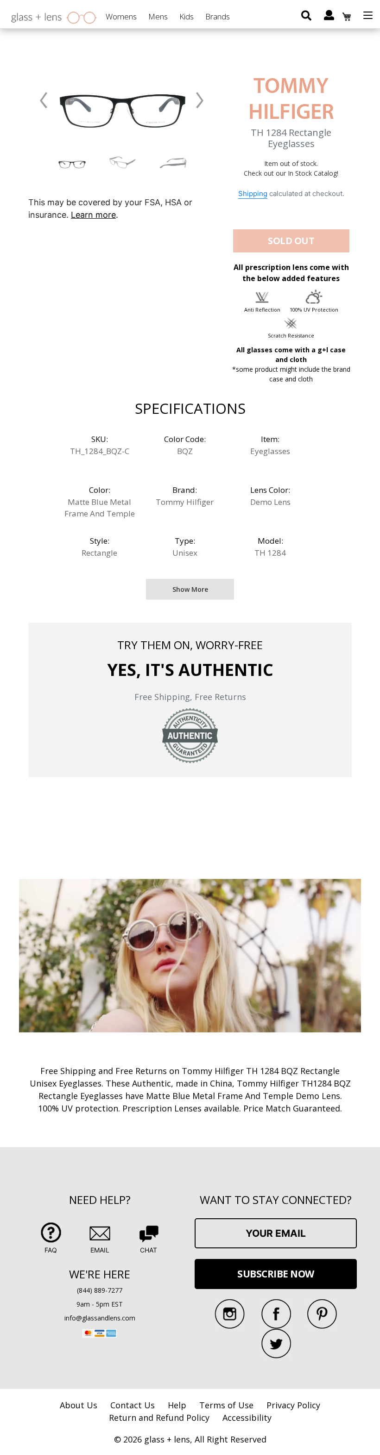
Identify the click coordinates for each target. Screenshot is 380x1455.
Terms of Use (226, 1405)
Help (177, 1405)
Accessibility (247, 1417)
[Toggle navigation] (368, 15)
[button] (44, 101)
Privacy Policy (293, 1405)
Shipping (252, 193)
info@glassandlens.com (99, 1318)
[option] (72, 162)
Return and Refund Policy (159, 1417)
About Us (78, 1405)
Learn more (93, 215)
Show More (190, 589)
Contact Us (132, 1405)
